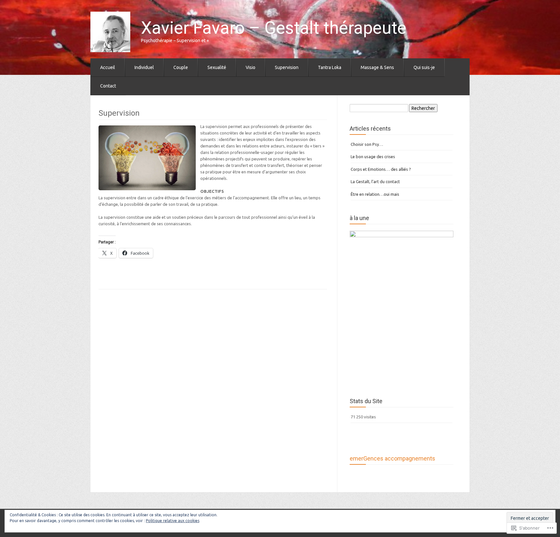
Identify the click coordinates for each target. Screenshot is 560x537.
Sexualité (216, 67)
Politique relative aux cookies (172, 521)
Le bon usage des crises (373, 156)
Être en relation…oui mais (375, 194)
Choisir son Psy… (367, 144)
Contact (108, 85)
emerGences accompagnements (392, 458)
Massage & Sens (377, 67)
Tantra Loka (329, 67)
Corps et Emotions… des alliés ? (381, 169)
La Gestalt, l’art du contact (375, 181)
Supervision (286, 67)
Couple (180, 67)
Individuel (144, 67)
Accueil (107, 67)
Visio (250, 67)
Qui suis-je (424, 67)
